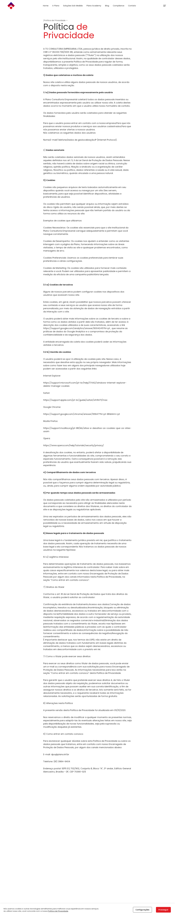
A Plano (55, 5)
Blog (107, 5)
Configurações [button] (142, 909)
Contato (132, 5)
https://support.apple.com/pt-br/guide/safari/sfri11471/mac (75, 399)
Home (45, 5)
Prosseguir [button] (163, 909)
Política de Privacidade (58, 911)
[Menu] (165, 6)
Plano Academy (93, 5)
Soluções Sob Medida (73, 5)
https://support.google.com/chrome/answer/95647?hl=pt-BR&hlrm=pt (81, 414)
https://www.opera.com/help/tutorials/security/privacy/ (73, 445)
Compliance (118, 5)
